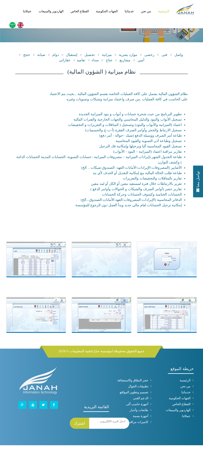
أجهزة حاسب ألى (137, 404)
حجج (26, 55)
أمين (141, 60)
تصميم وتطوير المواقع (134, 392)
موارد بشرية (128, 55)
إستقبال (71, 55)
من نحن (150, 8)
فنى (164, 55)
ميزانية (107, 55)
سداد (95, 60)
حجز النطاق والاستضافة (132, 380)
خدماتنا (136, 8)
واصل (178, 55)
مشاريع (125, 60)
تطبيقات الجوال (138, 386)
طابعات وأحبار (139, 410)
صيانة (41, 55)
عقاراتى (65, 60)
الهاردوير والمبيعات (66, 8)
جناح (109, 60)
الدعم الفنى (140, 398)
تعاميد (81, 60)
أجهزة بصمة (140, 416)
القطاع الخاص (92, 8)
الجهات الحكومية (116, 8)
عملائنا (45, 8)
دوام (55, 55)
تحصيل (89, 55)
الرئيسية (165, 8)
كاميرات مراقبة (138, 422)
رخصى (149, 55)
